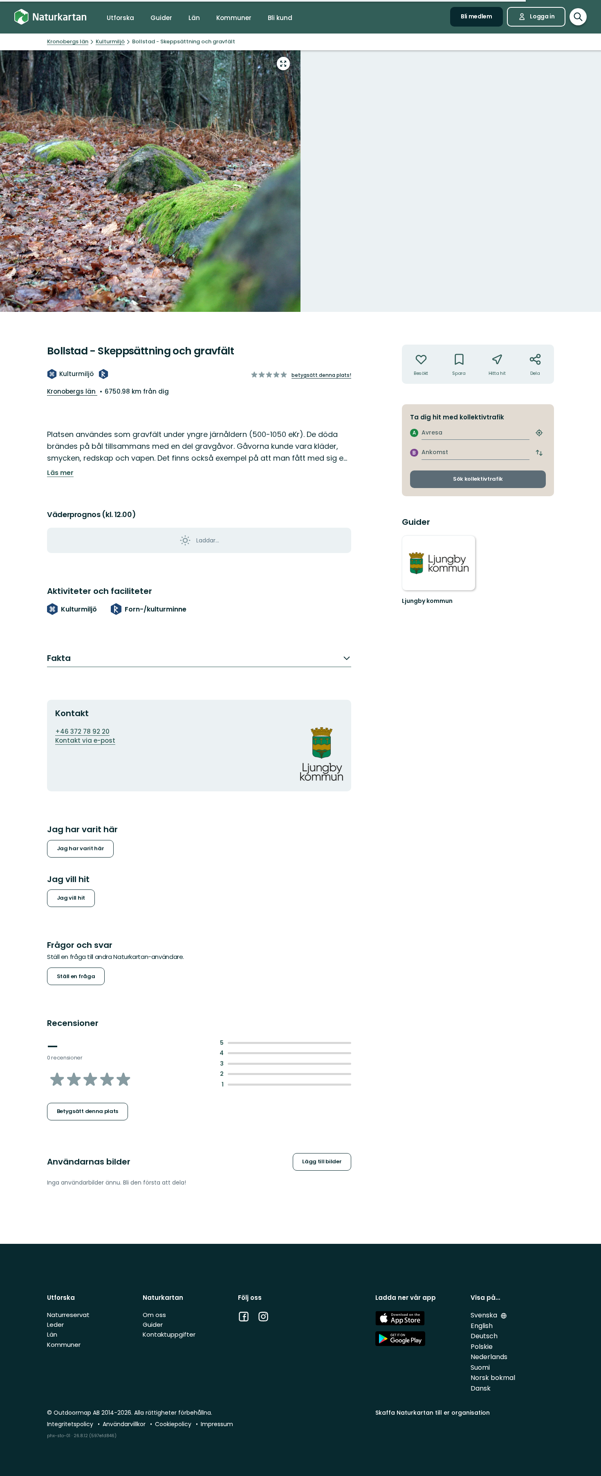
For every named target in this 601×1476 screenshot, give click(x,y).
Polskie (482, 1346)
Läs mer (60, 472)
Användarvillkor (125, 1424)
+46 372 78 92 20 (82, 731)
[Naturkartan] (50, 17)
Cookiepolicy (174, 1424)
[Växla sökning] (578, 16)
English (482, 1325)
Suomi (480, 1367)
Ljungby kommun (427, 601)
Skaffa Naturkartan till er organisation (432, 1413)
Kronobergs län (72, 391)
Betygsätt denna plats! (321, 375)
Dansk (481, 1388)
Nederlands (489, 1357)
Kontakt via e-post (85, 740)
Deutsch (484, 1336)
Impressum (217, 1424)
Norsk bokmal (493, 1377)
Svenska (485, 1315)
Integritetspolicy (71, 1424)
